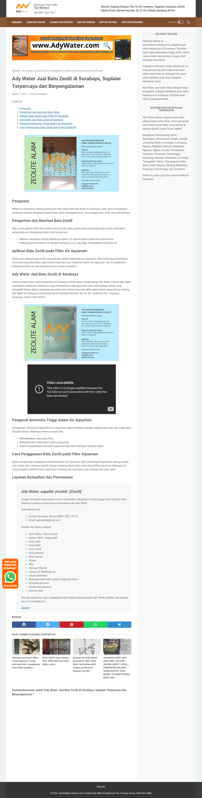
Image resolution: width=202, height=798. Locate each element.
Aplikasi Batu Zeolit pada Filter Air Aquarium (44, 115)
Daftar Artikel (108, 22)
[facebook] (24, 624)
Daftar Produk (86, 22)
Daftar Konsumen (132, 22)
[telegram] (119, 624)
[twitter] (48, 624)
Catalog (25, 607)
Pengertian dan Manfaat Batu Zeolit (39, 112)
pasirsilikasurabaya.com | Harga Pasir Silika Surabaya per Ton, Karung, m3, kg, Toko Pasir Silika (105, 793)
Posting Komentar (38, 94)
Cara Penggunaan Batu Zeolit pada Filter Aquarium (48, 127)
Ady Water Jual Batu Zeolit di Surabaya (41, 119)
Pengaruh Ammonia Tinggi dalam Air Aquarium (46, 123)
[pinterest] (71, 624)
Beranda (17, 22)
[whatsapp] (95, 624)
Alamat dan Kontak (61, 22)
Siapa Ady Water (36, 22)
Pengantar (25, 108)
